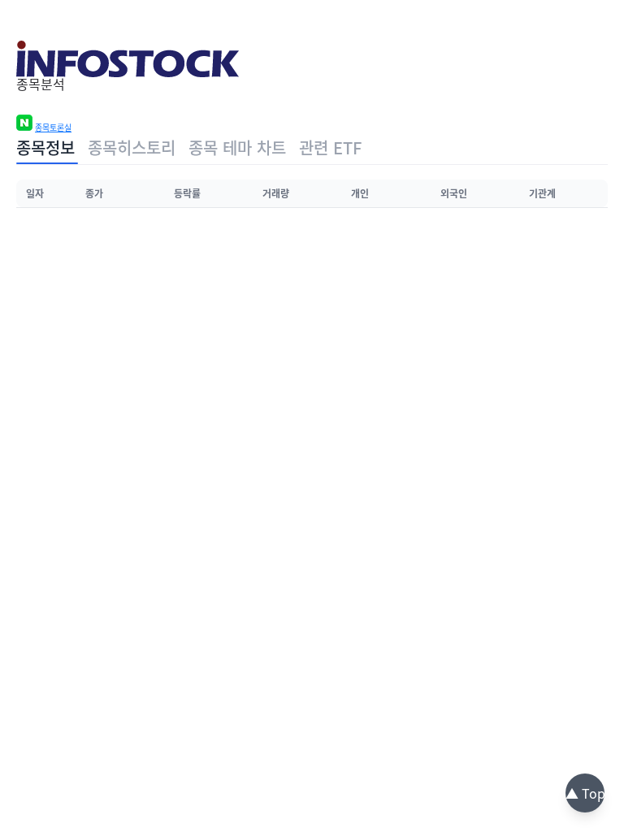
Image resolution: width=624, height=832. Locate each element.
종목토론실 (53, 128)
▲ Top (585, 793)
